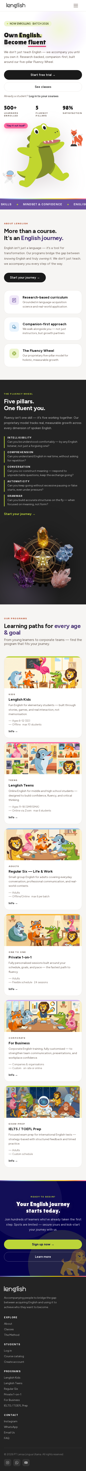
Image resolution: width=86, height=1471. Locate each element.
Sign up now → (43, 1244)
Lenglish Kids (12, 1377)
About (8, 1323)
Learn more (43, 1257)
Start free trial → (43, 75)
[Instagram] (7, 1462)
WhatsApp (11, 1427)
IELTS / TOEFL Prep (16, 1405)
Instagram (10, 1421)
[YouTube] (26, 1462)
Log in (8, 1350)
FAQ (6, 1438)
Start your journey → (25, 277)
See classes (43, 87)
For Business (12, 1400)
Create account (14, 1362)
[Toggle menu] (76, 5)
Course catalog (14, 1356)
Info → (13, 731)
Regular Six (11, 1389)
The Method (11, 1335)
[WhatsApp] (16, 1462)
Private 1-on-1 (12, 1394)
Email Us (9, 1432)
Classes (9, 1329)
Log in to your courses (43, 96)
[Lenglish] (15, 5)
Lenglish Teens (13, 1383)
